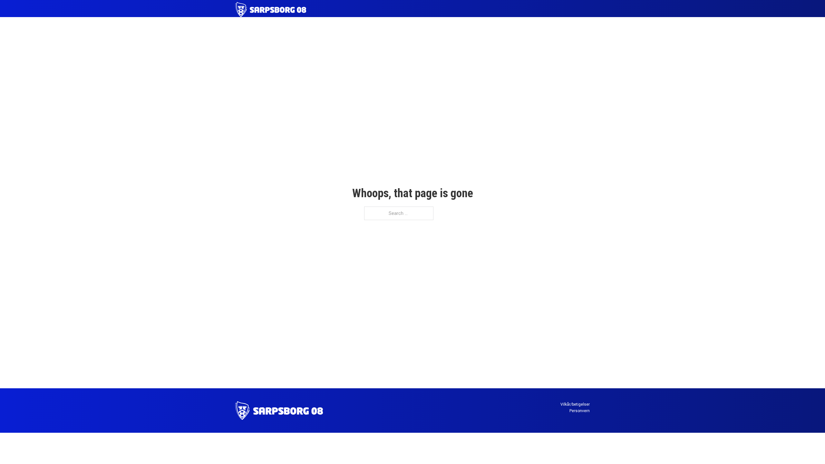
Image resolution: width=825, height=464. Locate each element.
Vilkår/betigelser (575, 404)
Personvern (579, 411)
